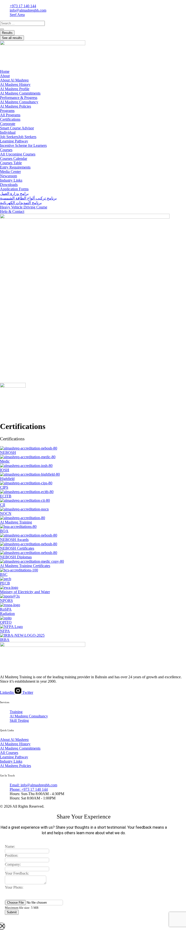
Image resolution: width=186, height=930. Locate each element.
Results (7, 33)
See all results (12, 38)
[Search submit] (2, 29)
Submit (12, 912)
